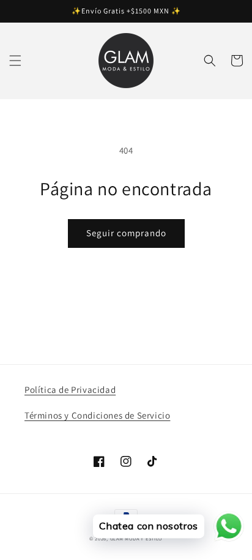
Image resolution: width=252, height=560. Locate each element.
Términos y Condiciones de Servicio (97, 415)
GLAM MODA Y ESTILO (136, 538)
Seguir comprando (126, 233)
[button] (15, 60)
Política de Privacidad (70, 389)
